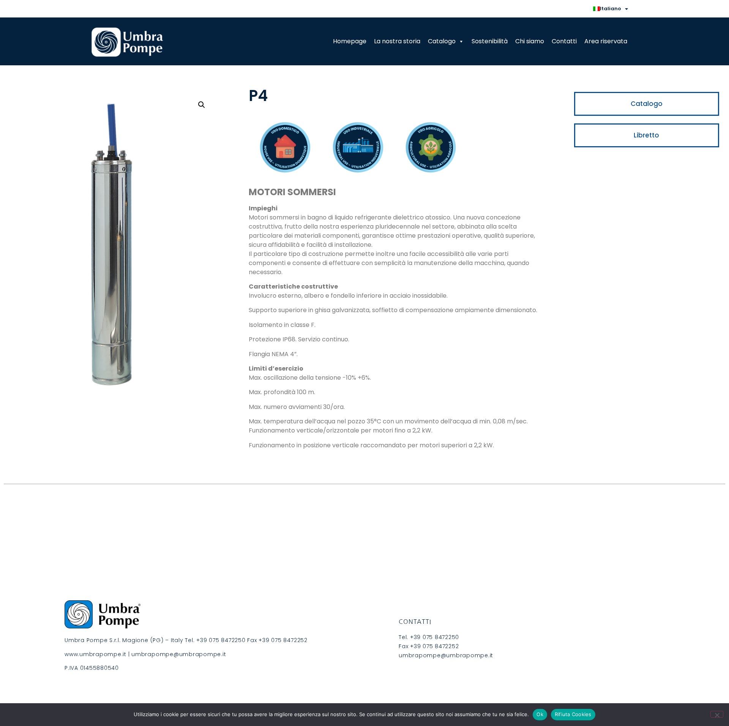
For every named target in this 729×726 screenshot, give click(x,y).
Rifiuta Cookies (573, 714)
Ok (539, 714)
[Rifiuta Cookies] (716, 714)
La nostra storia (397, 41)
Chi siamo (529, 41)
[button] (201, 105)
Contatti (564, 41)
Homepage (349, 41)
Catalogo (442, 41)
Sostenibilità (490, 41)
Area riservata (605, 41)
